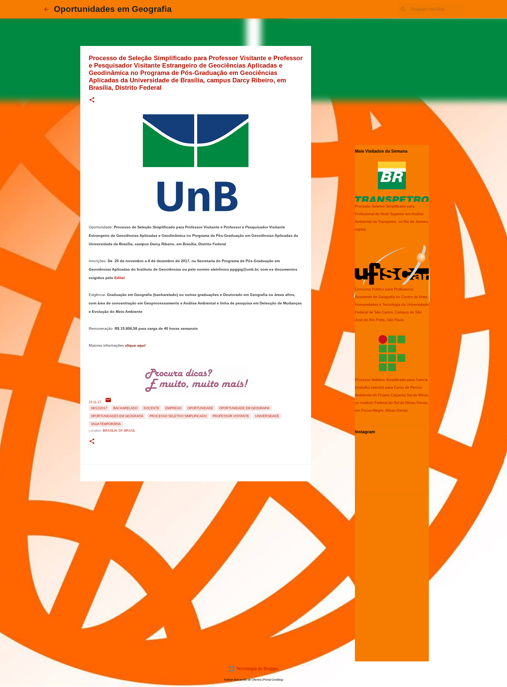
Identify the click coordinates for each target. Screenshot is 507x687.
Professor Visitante (231, 416)
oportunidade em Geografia (244, 408)
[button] (92, 100)
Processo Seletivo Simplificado (177, 416)
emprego (173, 408)
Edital (119, 278)
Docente (151, 408)
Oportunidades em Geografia (113, 9)
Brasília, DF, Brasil (119, 430)
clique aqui (135, 345)
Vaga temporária (106, 424)
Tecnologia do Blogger (256, 668)
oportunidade (200, 408)
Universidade (267, 416)
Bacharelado (125, 408)
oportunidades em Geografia (117, 416)
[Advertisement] (195, 520)
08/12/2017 (99, 408)
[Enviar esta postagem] (108, 402)
